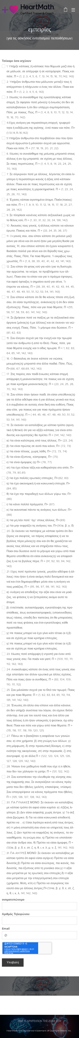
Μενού (73, 10)
